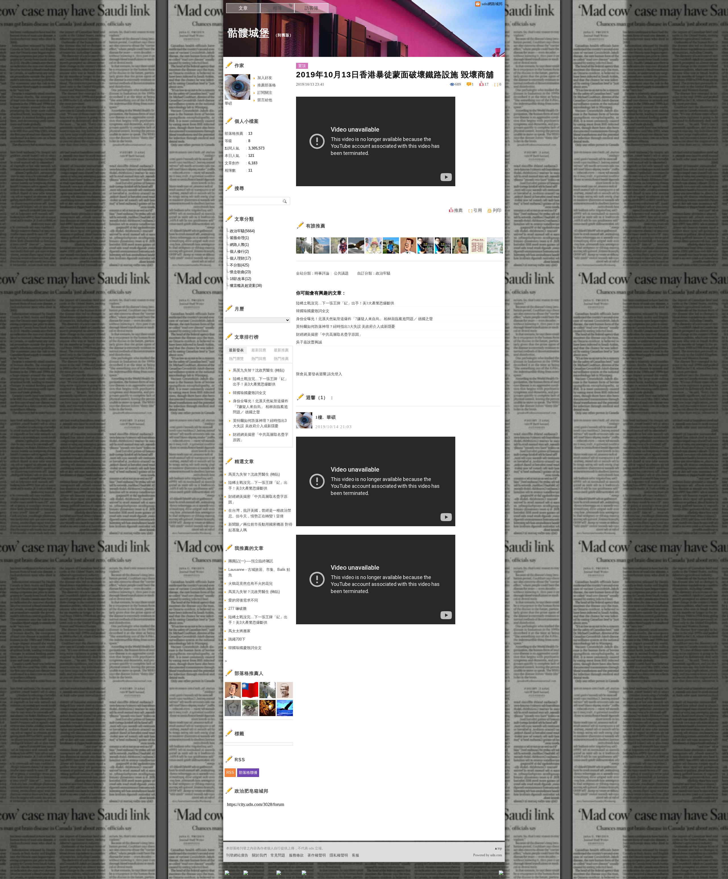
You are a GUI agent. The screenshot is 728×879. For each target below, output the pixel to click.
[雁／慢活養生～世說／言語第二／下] (478, 245)
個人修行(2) (239, 251)
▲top (498, 848)
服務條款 (296, 855)
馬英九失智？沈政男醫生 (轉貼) (258, 370)
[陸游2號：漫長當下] (304, 245)
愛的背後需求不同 (243, 600)
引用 (477, 210)
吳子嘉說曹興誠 (309, 342)
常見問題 (277, 855)
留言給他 (264, 100)
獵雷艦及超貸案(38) (246, 285)
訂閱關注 (264, 92)
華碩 (228, 103)
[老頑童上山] (391, 245)
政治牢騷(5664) (242, 231)
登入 (465, 874)
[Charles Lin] (321, 245)
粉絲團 (236, 874)
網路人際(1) (239, 244)
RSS (230, 772)
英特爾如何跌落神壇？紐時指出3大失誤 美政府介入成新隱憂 (345, 326)
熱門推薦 (281, 358)
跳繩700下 (236, 639)
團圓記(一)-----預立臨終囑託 (250, 561)
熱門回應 (258, 358)
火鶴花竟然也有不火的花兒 (250, 583)
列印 (497, 210)
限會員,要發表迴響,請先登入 (319, 374)
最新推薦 (281, 350)
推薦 (458, 210)
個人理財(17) (240, 258)
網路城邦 (489, 874)
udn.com (496, 855)
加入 (475, 874)
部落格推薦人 (249, 673)
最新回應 (258, 350)
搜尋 (285, 201)
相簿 (277, 8)
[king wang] (460, 245)
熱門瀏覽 (236, 358)
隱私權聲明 (339, 855)
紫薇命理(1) (239, 238)
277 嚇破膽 (237, 608)
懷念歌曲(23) (240, 272)
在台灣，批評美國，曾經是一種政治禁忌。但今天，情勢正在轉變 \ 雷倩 (259, 513)
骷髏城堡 (249, 33)
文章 (243, 8)
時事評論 (322, 273)
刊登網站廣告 (237, 855)
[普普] (495, 245)
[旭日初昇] (408, 245)
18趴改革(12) (240, 279)
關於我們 (259, 855)
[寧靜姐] (373, 245)
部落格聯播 (248, 772)
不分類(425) (239, 265)
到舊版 (283, 35)
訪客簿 (311, 8)
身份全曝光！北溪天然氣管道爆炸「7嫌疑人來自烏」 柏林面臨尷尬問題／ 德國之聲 (364, 319)
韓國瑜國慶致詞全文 (312, 311)
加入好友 (264, 78)
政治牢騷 (383, 273)
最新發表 (236, 350)
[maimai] (339, 245)
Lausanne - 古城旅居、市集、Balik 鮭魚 (259, 572)
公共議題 (341, 273)
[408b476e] (443, 245)
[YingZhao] (356, 245)
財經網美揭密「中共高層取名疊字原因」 (329, 334)
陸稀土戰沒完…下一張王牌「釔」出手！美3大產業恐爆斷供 (345, 303)
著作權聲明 (316, 855)
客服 (355, 855)
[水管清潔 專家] (425, 245)
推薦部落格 (266, 85)
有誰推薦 (315, 225)
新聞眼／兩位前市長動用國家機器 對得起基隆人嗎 (260, 527)
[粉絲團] (227, 872)
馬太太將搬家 (239, 631)
